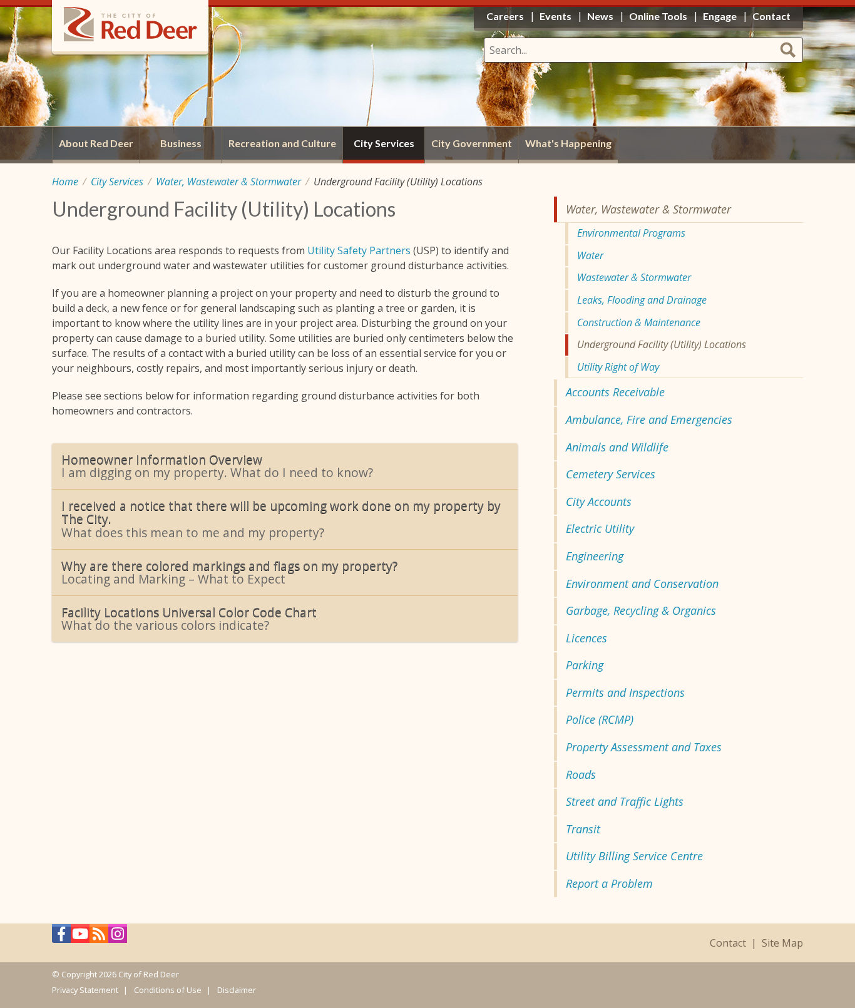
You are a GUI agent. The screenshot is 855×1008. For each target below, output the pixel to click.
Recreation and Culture (282, 143)
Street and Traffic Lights (624, 801)
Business (181, 143)
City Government (471, 143)
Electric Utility (600, 528)
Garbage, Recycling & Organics (641, 610)
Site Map (782, 943)
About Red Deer (96, 143)
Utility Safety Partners (359, 250)
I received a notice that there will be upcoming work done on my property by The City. (281, 519)
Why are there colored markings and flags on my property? (229, 572)
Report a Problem (609, 883)
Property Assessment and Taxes (644, 746)
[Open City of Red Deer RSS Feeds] (99, 937)
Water (590, 255)
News (600, 16)
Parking (584, 664)
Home (65, 181)
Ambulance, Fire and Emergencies (649, 419)
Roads (581, 774)
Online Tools (658, 16)
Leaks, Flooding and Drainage (642, 300)
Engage (720, 16)
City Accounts (599, 501)
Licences (586, 637)
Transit (583, 828)
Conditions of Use (168, 989)
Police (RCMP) (599, 719)
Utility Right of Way (618, 367)
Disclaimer (236, 989)
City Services (117, 181)
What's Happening (568, 143)
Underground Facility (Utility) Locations (661, 344)
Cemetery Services (610, 473)
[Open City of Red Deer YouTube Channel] (80, 937)
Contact (728, 943)
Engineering (594, 555)
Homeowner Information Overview (217, 466)
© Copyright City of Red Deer (115, 974)
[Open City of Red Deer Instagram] (117, 937)
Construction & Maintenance (638, 322)
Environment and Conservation (642, 583)
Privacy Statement (85, 989)
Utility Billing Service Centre (634, 855)
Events (555, 16)
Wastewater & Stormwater (634, 277)
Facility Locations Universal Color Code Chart (189, 619)
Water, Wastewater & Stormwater (228, 181)
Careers (505, 16)
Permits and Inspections (625, 692)
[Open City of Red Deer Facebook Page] (61, 937)
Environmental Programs (631, 233)
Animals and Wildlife (617, 447)
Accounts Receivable (615, 391)
